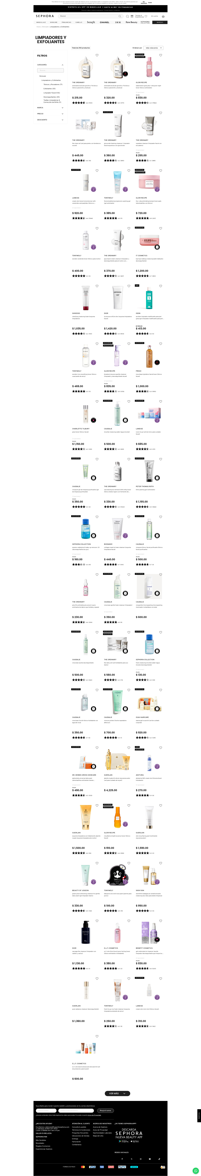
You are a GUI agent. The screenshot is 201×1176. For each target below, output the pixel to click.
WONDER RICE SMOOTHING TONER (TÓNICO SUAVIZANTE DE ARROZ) (84, 375)
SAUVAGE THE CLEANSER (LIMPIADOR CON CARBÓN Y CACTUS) (84, 952)
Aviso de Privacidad (100, 1130)
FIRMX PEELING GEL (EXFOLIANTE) (145, 490)
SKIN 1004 (140, 890)
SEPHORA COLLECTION (81, 544)
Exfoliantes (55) (49, 89)
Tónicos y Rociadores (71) (53, 84)
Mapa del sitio (98, 1136)
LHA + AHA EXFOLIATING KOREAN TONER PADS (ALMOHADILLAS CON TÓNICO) (148, 202)
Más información (144, 2)
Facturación (76, 1142)
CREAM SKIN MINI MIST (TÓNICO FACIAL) (147, 1009)
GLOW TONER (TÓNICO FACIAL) (80, 432)
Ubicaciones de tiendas (80, 1136)
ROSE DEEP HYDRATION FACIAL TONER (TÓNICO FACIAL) (149, 375)
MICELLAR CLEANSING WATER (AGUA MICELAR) (117, 432)
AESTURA (140, 775)
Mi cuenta (154, 16)
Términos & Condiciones (81, 1130)
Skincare (45, 27)
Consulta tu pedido (79, 1127)
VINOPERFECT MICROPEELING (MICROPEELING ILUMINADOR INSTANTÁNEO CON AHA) (149, 606)
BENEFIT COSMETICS (144, 948)
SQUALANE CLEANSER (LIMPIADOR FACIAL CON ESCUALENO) (149, 144)
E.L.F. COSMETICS (111, 948)
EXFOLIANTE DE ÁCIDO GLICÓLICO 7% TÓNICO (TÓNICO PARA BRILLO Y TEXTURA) (85, 87)
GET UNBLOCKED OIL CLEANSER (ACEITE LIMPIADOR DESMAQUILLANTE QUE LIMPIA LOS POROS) (149, 953)
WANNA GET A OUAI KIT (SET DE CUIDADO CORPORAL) (147, 721)
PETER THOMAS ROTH (145, 486)
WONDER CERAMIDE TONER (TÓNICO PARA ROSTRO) (86, 259)
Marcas (160, 22)
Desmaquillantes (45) (52, 97)
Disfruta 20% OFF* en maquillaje (84, 7)
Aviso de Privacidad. (94, 1115)
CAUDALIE (108, 429)
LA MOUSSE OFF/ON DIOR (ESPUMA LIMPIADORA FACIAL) (118, 318)
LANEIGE (75, 198)
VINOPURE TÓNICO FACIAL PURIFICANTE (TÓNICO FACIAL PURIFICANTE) (149, 548)
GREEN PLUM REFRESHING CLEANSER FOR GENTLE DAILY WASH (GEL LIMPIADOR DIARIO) (86, 895)
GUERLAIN (108, 775)
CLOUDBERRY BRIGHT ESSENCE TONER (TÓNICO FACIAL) (117, 837)
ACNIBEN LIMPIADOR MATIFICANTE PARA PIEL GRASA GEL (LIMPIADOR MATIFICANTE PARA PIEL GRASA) (149, 318)
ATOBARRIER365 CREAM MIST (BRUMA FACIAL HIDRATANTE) (149, 779)
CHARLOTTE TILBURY (81, 429)
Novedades (40, 1143)
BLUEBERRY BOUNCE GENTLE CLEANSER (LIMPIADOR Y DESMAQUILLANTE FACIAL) (115, 375)
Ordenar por (137, 48)
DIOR (106, 313)
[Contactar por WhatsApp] (196, 1171)
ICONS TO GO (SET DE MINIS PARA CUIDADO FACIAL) (148, 433)
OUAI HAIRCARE (142, 717)
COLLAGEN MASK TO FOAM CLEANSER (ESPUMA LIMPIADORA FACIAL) (117, 548)
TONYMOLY (108, 198)
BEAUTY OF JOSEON (80, 890)
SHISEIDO (76, 313)
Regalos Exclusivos (43, 1146)
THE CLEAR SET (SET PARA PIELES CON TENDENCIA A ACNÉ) (86, 144)
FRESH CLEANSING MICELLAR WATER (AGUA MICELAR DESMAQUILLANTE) (148, 664)
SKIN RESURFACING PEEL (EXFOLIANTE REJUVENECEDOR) (146, 837)
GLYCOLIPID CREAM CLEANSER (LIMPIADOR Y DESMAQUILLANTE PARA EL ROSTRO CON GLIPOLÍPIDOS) (116, 260)
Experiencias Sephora (44, 1149)
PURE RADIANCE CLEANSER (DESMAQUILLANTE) (85, 1009)
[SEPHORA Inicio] (45, 16)
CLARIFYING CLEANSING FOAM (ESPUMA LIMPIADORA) (83, 318)
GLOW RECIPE (141, 82)
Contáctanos (76, 1145)
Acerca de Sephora (100, 1127)
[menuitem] (41, 22)
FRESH (138, 371)
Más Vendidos (41, 1140)
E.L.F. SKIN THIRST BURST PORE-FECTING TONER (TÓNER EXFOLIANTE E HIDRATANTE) (117, 952)
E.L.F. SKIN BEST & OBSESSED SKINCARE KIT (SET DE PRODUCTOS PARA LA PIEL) (86, 1068)
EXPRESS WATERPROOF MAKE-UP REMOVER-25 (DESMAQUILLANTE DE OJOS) (86, 548)
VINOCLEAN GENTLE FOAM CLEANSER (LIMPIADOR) (118, 605)
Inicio (39, 27)
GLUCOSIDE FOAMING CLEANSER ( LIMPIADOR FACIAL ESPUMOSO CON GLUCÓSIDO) (117, 144)
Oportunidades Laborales (102, 1133)
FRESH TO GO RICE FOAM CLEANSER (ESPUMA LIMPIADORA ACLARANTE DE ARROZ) (117, 1010)
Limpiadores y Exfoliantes (59, 27)
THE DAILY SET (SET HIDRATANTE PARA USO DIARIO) (116, 664)
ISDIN (138, 313)
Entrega (75, 1139)
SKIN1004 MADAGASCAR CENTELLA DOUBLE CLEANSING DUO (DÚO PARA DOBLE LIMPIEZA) (149, 895)
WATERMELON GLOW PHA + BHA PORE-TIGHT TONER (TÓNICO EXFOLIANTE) (148, 87)
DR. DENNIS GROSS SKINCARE (84, 775)
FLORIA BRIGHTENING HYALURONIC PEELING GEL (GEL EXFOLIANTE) (117, 202)
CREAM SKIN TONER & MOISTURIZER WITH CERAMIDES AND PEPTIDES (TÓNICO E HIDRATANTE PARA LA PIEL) (84, 202)
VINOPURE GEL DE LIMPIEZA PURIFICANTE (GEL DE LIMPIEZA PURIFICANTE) (85, 491)
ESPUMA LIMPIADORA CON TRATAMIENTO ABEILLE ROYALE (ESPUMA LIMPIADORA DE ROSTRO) (86, 837)
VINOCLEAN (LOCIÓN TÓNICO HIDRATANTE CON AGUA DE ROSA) (85, 721)
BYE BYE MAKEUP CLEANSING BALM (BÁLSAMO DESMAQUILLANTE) (149, 260)
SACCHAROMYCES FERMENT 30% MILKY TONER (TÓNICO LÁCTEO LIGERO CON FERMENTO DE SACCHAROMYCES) (117, 491)
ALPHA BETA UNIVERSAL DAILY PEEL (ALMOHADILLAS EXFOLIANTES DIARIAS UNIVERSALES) (83, 780)
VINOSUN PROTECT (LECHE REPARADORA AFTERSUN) (115, 721)
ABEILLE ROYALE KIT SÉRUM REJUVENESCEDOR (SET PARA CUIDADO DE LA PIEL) (117, 779)
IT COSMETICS (141, 256)
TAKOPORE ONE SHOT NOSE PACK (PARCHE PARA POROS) (117, 895)
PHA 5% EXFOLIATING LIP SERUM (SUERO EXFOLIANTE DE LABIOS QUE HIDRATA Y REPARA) (85, 606)
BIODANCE (108, 544)
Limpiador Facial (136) (52, 93)
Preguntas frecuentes (80, 1133)
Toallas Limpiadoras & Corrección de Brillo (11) (52, 101)
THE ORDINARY (78, 82)
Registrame (105, 1110)
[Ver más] (85, 78)
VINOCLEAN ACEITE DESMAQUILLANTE (83, 663)
